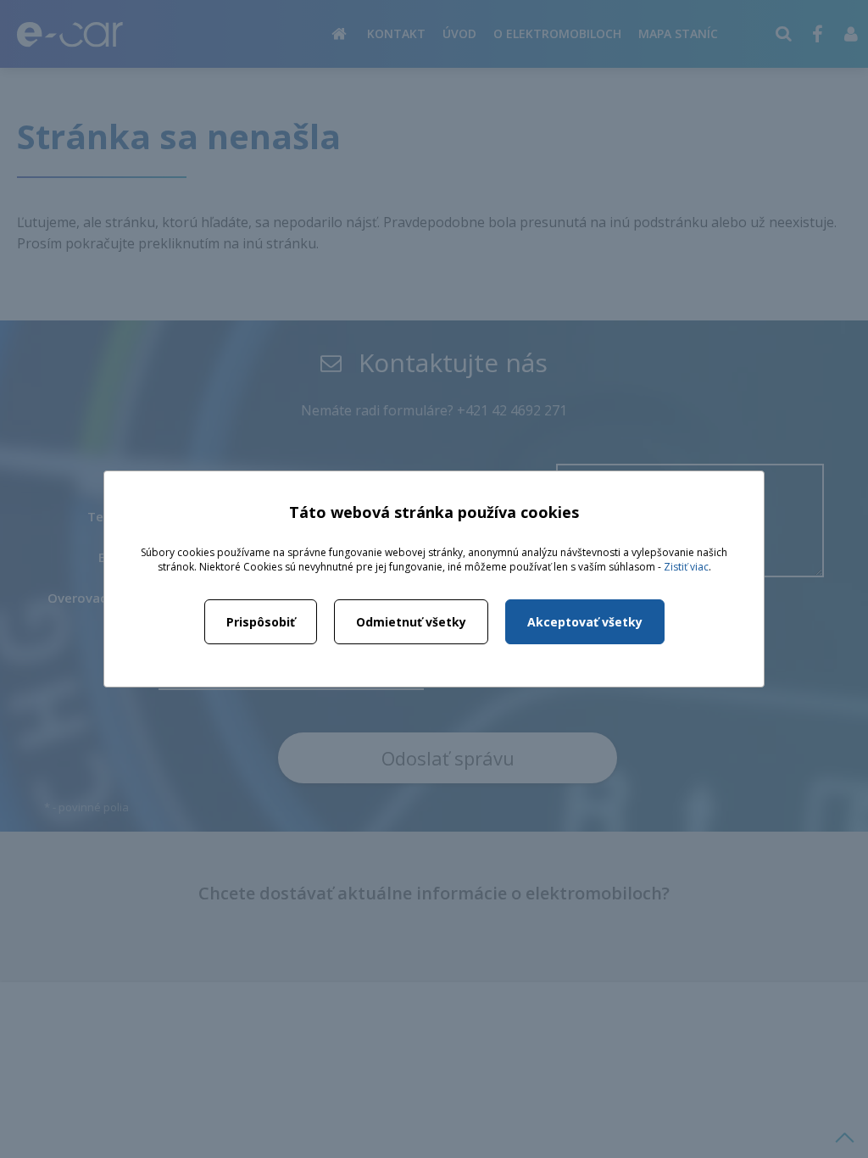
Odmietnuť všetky (411, 622)
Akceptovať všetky (585, 622)
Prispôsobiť (260, 622)
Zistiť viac (686, 567)
